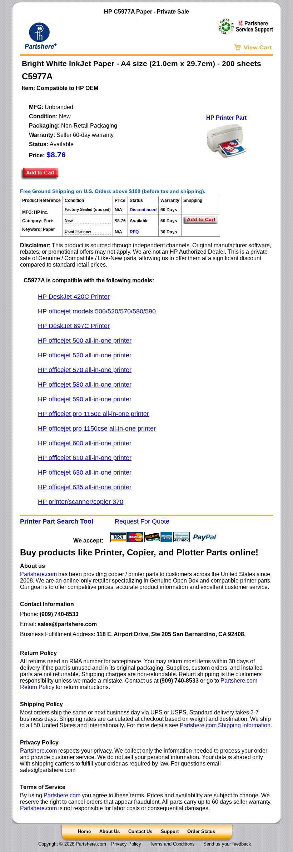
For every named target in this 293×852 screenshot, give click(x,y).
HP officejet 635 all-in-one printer (84, 487)
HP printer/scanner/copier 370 (80, 501)
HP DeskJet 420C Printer (74, 296)
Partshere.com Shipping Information (225, 725)
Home (84, 831)
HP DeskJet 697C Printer (74, 326)
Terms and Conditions (172, 844)
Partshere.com (38, 574)
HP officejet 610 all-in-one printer (84, 457)
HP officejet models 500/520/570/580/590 (97, 311)
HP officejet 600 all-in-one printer (84, 443)
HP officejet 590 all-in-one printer (84, 399)
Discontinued (143, 209)
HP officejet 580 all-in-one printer (84, 384)
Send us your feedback (227, 844)
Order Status (201, 831)
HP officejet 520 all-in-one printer (84, 355)
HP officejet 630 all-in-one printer (84, 472)
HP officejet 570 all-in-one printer (84, 369)
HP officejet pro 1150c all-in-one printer (93, 413)
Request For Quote (142, 521)
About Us (109, 831)
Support (170, 831)
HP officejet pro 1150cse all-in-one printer (97, 428)
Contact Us (140, 831)
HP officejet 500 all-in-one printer (84, 340)
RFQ (134, 231)
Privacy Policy (126, 844)
